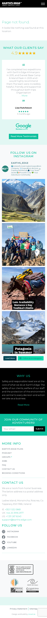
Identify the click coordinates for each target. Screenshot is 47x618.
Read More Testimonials (24, 136)
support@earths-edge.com (17, 520)
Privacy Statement (18, 609)
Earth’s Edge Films (12, 449)
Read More (23, 405)
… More (23, 95)
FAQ (4, 465)
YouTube (12, 542)
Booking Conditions (13, 473)
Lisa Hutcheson (23, 108)
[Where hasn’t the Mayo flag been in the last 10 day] (23, 244)
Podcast (7, 453)
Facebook (12, 537)
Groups (6, 457)
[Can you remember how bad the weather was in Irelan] (23, 332)
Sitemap (33, 609)
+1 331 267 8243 (13, 516)
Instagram (13, 531)
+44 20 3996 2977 (15, 513)
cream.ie (31, 614)
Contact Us (8, 469)
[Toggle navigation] (43, 4)
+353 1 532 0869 (13, 509)
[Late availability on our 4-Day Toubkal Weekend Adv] (23, 288)
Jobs (4, 461)
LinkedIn (12, 547)
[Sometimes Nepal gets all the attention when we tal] (23, 200)
